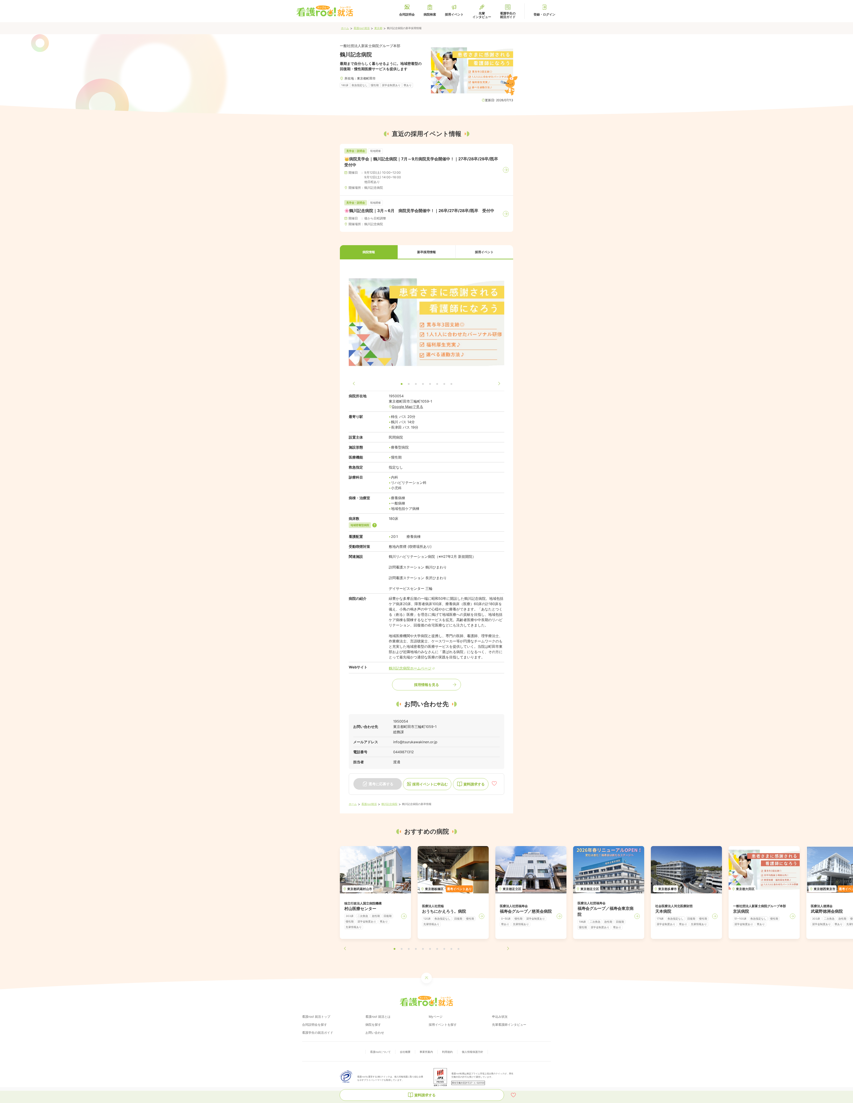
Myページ (435, 1016)
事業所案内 (426, 1051)
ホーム (345, 28)
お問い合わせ (374, 1032)
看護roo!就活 (369, 804)
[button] (369, 252)
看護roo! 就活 (362, 28)
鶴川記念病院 (389, 804)
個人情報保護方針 (472, 1051)
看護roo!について (380, 1051)
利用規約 (447, 1051)
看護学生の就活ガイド (317, 1032)
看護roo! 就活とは (378, 1016)
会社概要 (405, 1051)
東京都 (378, 28)
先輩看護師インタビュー (509, 1024)
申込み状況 (500, 1016)
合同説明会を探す (314, 1024)
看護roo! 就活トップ (316, 1016)
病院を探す (373, 1024)
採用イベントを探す (443, 1024)
